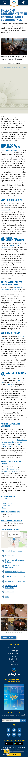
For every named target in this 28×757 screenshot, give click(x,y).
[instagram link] (14, 735)
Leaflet (9, 547)
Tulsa (10, 152)
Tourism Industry (14, 653)
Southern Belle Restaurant (11, 587)
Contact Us (14, 665)
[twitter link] (14, 730)
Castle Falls (10, 385)
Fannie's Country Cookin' (15, 572)
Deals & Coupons (14, 648)
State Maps (14, 651)
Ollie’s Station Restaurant (10, 150)
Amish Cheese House (13, 551)
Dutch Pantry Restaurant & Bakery (15, 561)
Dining (4, 499)
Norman (5, 501)
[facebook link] (8, 730)
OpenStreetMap (19, 547)
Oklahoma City (6, 210)
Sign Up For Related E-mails (11, 521)
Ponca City (15, 290)
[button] (4, 2)
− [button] (3, 535)
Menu (4, 1)
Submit (23, 720)
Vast (6, 205)
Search (23, 1)
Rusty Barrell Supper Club (15, 581)
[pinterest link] (19, 730)
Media (14, 656)
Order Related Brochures (10, 512)
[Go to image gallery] (14, 55)
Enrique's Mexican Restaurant (12, 566)
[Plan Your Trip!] (5, 751)
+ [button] (3, 533)
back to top (8, 637)
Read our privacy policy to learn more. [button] (14, 751)
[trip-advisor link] (19, 735)
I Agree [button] (14, 754)
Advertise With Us (14, 659)
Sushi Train (21, 336)
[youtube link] (8, 735)
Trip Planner (14, 662)
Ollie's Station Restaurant (15, 576)
